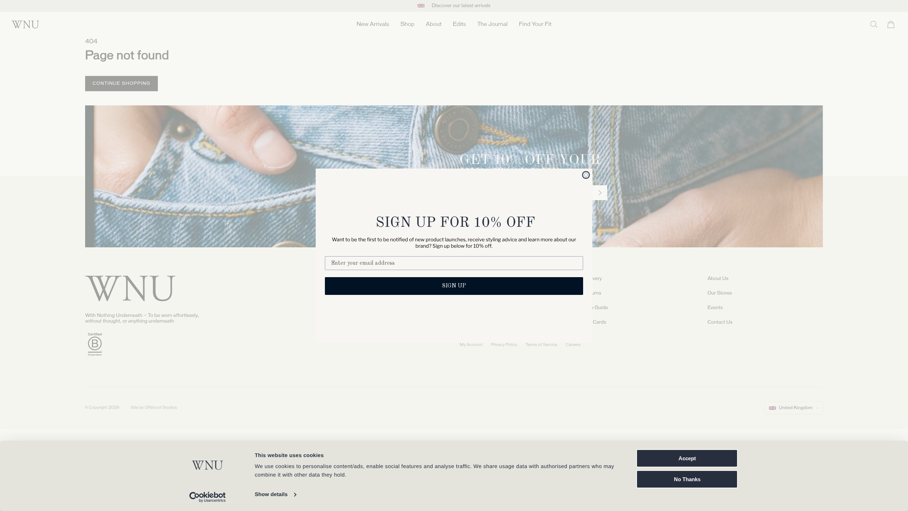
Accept (687, 458)
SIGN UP (454, 286)
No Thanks (687, 479)
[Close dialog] (585, 174)
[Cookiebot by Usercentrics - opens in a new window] (208, 497)
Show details (271, 494)
